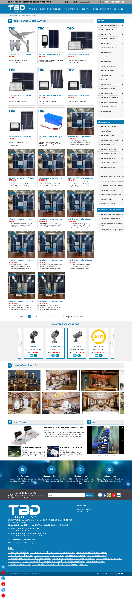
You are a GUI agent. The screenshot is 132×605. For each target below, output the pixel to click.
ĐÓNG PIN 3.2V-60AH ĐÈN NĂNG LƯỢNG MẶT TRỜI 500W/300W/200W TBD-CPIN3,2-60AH (21, 55)
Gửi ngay (89, 495)
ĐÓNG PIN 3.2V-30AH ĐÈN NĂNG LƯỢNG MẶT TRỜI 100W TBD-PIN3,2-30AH (21, 137)
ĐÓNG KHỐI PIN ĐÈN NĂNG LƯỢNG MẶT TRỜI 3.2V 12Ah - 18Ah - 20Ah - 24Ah (50, 137)
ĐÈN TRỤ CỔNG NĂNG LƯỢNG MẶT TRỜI (112, 230)
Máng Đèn (104, 80)
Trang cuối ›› (80, 317)
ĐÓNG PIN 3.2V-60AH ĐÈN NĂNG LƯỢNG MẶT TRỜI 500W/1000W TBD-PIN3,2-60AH (49, 96)
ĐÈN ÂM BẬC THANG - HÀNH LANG (110, 163)
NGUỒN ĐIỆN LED (106, 111)
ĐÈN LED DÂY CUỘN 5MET (108, 190)
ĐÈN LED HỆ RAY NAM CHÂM (109, 126)
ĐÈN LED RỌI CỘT (106, 52)
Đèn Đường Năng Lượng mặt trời (50, 561)
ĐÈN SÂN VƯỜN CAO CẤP (108, 167)
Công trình (86, 9)
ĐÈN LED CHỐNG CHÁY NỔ (108, 107)
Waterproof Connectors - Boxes (111, 194)
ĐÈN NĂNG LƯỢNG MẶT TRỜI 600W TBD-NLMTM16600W (50, 260)
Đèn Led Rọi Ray (106, 61)
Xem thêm (22, 39)
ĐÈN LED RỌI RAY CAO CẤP (108, 154)
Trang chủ (33, 9)
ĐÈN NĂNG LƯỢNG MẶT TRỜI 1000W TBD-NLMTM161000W (80, 219)
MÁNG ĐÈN (29, 555)
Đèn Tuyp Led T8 (106, 84)
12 (61, 317)
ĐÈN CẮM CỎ (24, 552)
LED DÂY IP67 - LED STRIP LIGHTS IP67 (112, 185)
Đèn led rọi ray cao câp (87, 558)
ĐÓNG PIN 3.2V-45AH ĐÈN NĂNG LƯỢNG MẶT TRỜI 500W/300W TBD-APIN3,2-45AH (21, 96)
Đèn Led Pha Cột (58, 558)
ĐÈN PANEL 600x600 (99, 552)
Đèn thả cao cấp (116, 558)
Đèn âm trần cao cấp (71, 558)
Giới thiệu (41, 9)
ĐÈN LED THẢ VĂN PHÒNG (108, 89)
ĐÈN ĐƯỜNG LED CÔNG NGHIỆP (75, 555)
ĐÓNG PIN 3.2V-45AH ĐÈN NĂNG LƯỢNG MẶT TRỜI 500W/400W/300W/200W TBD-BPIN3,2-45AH (49, 55)
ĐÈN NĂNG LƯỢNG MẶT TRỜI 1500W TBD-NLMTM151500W (80, 137)
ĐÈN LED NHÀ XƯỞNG (107, 93)
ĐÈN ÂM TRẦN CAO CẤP (107, 136)
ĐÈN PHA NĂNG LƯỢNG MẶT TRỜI (110, 219)
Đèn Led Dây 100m (106, 75)
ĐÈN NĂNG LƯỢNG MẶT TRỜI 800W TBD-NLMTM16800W (21, 260)
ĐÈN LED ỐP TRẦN (106, 34)
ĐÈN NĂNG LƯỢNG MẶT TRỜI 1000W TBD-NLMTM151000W (21, 178)
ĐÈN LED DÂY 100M (57, 555)
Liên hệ (116, 9)
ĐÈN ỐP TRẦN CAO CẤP (107, 145)
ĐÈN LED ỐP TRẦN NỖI (16, 555)
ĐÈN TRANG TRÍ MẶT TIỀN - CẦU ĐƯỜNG (112, 176)
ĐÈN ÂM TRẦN (13, 552)
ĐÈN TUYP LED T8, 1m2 (84, 552)
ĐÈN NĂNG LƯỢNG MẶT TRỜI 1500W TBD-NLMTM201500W (21, 301)
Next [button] (111, 343)
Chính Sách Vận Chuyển (84, 509)
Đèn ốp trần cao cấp (103, 558)
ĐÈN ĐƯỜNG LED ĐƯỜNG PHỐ (109, 98)
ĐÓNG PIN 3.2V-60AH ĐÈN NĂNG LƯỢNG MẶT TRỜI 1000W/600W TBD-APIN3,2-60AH (79, 55)
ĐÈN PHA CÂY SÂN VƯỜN (108, 158)
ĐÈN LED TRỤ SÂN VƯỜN (108, 39)
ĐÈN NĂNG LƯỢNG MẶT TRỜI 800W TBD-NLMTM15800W (50, 178)
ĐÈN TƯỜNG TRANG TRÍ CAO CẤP (110, 140)
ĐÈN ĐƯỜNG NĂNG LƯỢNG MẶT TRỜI (111, 214)
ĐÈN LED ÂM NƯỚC (106, 199)
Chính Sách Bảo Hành (84, 512)
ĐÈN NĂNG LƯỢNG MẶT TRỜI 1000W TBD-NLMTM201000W (50, 301)
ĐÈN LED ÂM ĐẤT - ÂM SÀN (108, 48)
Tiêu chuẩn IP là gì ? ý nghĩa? (32, 448)
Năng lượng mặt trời (71, 9)
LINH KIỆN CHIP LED (106, 116)
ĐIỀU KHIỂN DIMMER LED (108, 204)
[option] (55, 343)
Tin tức (109, 9)
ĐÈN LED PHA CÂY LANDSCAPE (109, 66)
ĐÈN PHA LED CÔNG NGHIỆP (109, 102)
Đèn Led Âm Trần (106, 57)
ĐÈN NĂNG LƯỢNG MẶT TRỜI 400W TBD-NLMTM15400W (21, 219)
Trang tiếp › (69, 317)
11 (57, 317)
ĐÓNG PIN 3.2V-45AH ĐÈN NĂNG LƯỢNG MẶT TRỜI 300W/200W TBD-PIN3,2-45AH (80, 96)
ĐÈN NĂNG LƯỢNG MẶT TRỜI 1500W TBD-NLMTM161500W (50, 219)
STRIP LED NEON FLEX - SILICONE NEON (112, 181)
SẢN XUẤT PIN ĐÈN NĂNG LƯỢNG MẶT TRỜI (112, 224)
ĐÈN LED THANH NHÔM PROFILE (110, 25)
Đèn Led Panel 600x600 (108, 70)
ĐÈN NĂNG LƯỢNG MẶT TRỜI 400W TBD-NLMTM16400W (80, 260)
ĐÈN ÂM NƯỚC (105, 43)
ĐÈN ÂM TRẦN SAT (106, 131)
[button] (122, 428)
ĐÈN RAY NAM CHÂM (107, 30)
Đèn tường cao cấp (14, 561)
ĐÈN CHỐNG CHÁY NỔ (43, 558)
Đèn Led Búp (83, 564)
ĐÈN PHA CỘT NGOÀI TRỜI (108, 149)
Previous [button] (21, 343)
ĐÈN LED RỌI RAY (68, 552)
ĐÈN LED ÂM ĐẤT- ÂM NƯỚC (109, 172)
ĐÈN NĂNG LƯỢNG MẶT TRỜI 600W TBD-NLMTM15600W (80, 178)
